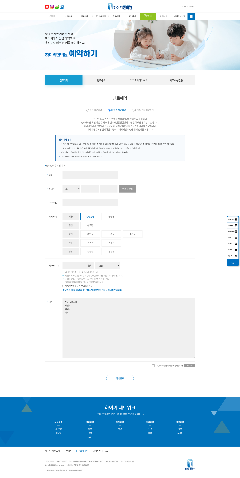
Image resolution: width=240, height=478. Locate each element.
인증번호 (52, 202)
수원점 (90, 437)
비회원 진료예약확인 (144, 110)
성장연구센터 (100, 16)
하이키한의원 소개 (52, 450)
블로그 (57, 7)
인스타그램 (52, 7)
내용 (50, 302)
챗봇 (62, 7)
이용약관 (67, 450)
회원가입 (192, 6)
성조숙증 (68, 16)
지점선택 (52, 216)
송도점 (120, 429)
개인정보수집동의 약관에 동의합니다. (169, 365)
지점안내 (132, 16)
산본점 (90, 433)
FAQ (106, 450)
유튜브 (47, 7)
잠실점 (58, 433)
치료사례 (116, 16)
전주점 (150, 429)
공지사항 (96, 450)
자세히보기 (189, 365)
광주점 (150, 433)
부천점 (90, 429)
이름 (50, 175)
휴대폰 (51, 189)
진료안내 (84, 16)
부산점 (180, 433)
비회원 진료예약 (118, 110)
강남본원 (58, 429)
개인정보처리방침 (82, 450)
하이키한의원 (120, 6)
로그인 (184, 6)
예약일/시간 (54, 265)
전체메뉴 (191, 16)
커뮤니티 (163, 16)
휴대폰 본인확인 (128, 188)
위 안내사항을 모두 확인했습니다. (78, 285)
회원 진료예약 (96, 110)
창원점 (180, 429)
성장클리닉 (52, 16)
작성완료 (120, 378)
